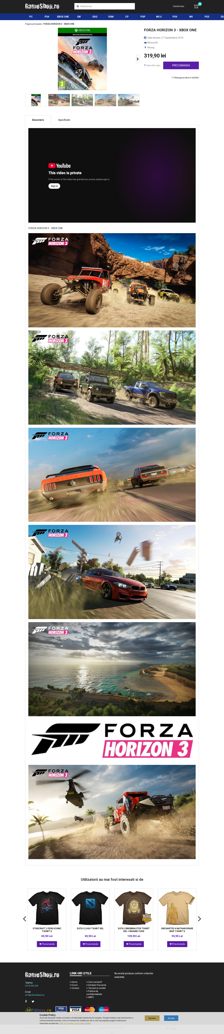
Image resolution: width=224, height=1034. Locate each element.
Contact (75, 988)
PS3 (207, 16)
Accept (171, 1018)
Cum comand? (95, 982)
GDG (94, 16)
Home (74, 982)
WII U (159, 16)
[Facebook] (26, 1001)
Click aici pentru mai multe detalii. (75, 1023)
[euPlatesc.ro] (67, 1010)
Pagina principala (33, 24)
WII (191, 16)
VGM (111, 16)
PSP (142, 16)
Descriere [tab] (38, 119)
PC (31, 16)
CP (127, 16)
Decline (152, 1018)
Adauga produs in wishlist (186, 77)
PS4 (47, 16)
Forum (75, 985)
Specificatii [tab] (64, 119)
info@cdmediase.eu (34, 995)
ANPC (91, 997)
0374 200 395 (31, 986)
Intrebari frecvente (97, 985)
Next (137, 59)
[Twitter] (33, 1001)
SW (79, 16)
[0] (196, 6)
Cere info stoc (153, 65)
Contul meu (178, 6)
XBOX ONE (63, 16)
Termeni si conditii (97, 988)
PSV (174, 16)
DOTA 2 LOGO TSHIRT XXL (90, 928)
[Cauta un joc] (78, 6)
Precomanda (181, 65)
